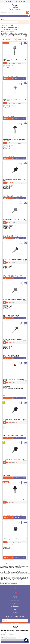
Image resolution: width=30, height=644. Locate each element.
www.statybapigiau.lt (16, 577)
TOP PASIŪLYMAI (7, 25)
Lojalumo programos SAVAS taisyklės (15, 605)
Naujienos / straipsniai (15, 606)
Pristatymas (15, 596)
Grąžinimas (15, 599)
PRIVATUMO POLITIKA (19, 618)
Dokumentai (15, 612)
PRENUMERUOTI (15, 623)
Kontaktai (15, 611)
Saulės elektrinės (15, 608)
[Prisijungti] (21, 2)
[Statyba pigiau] (15, 5)
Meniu (2, 16)
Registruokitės (5, 65)
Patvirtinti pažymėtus (5, 640)
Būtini (3, 636)
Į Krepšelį (5, 78)
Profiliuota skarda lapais (10, 27)
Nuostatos (9, 636)
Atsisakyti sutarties (15, 602)
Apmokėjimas (15, 597)
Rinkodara (22, 636)
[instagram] (16, 593)
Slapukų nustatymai (15, 614)
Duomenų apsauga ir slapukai (15, 600)
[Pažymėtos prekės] (19, 2)
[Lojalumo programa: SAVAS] (16, 2)
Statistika (16, 636)
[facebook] (14, 593)
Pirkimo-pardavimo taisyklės (15, 603)
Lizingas (15, 609)
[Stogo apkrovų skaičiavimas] (14, 2)
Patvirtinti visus (4, 642)
